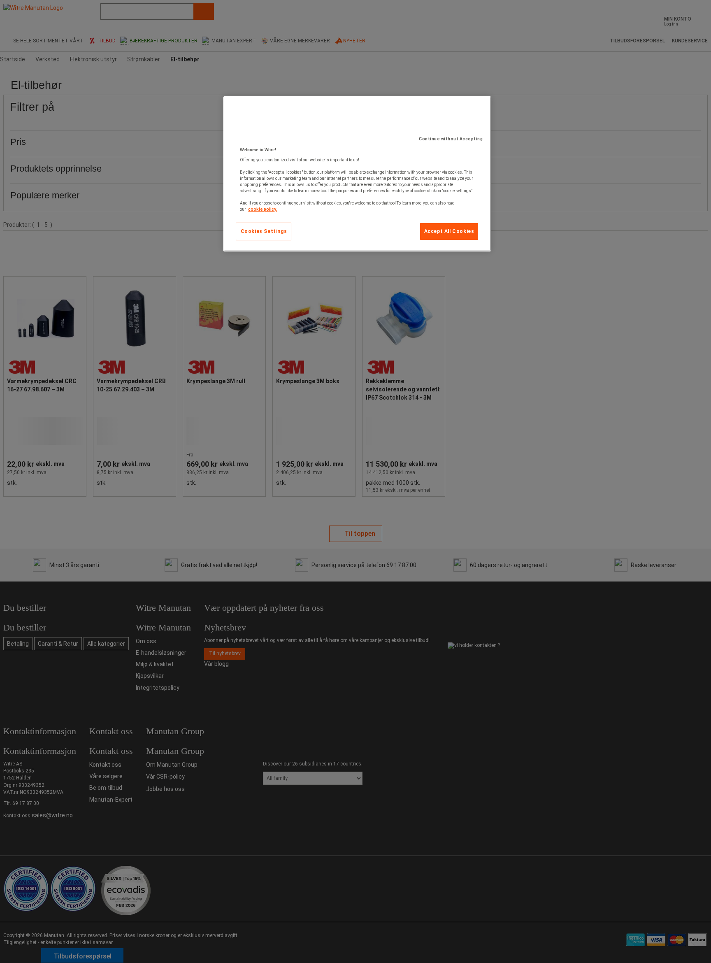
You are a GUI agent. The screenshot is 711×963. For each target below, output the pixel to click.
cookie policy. (262, 209)
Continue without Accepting (451, 139)
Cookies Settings (264, 231)
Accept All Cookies (449, 231)
